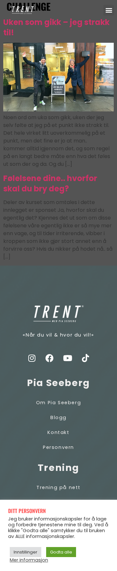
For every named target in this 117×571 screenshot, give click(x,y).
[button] (108, 10)
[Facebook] (50, 358)
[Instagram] (32, 358)
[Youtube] (67, 358)
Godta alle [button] (61, 552)
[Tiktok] (85, 358)
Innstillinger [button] (25, 552)
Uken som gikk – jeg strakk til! (56, 27)
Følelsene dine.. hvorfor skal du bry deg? (50, 183)
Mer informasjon (29, 560)
